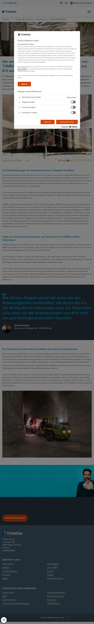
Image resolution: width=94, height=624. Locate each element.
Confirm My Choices (67, 122)
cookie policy (22, 69)
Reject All (47, 122)
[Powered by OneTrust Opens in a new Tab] (70, 127)
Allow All (24, 84)
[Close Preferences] (4, 620)
